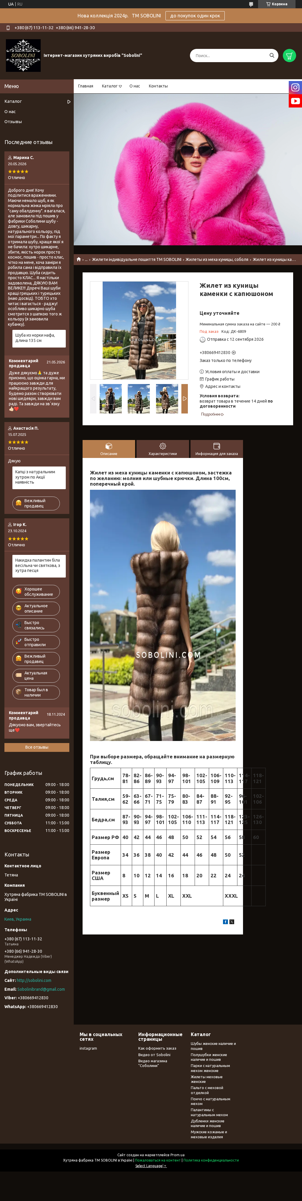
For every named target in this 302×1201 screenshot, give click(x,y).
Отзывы (13, 121)
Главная (85, 86)
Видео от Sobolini (154, 1055)
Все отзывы (36, 747)
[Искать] (271, 55)
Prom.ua (177, 1155)
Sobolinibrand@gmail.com (41, 989)
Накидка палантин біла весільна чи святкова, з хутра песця (37, 565)
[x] (231, 922)
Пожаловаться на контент (158, 1160)
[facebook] (225, 922)
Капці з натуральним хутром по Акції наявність (35, 476)
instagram (88, 1048)
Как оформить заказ (157, 1048)
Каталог (110, 86)
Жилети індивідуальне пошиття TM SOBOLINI (136, 259)
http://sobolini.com (34, 980)
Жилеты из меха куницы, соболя (217, 259)
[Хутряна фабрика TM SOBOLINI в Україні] (23, 55)
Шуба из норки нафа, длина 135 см (35, 338)
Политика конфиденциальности (211, 1160)
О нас (134, 86)
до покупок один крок (195, 15)
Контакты (158, 86)
